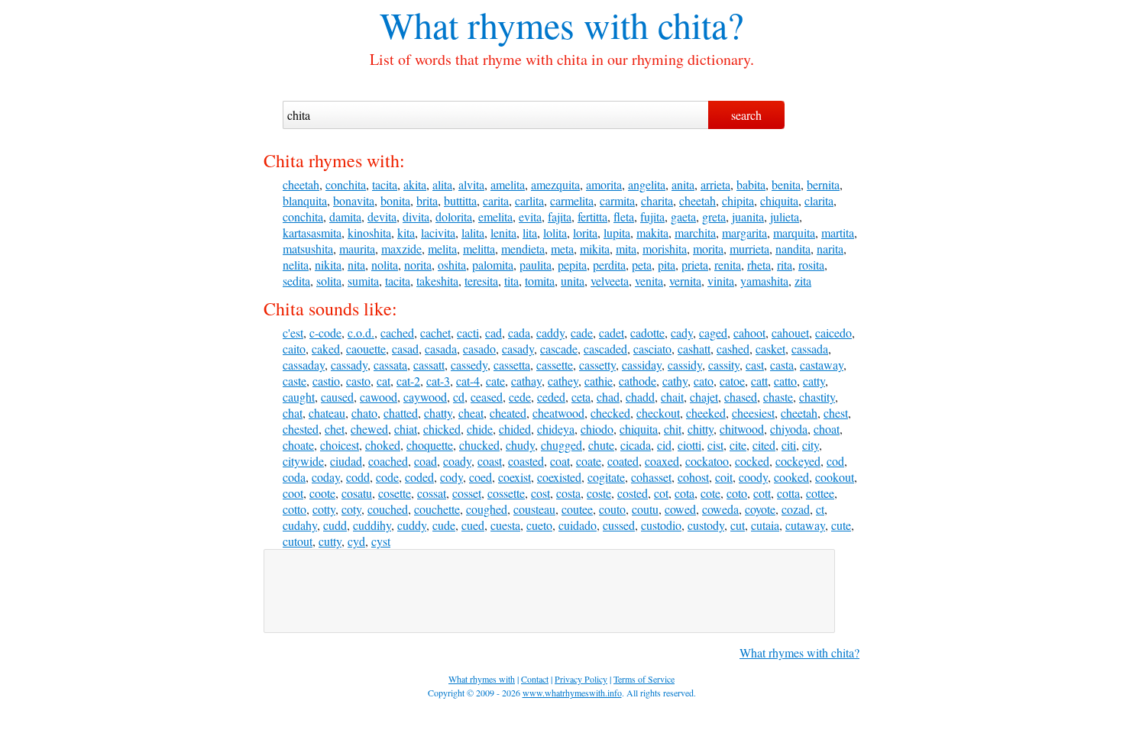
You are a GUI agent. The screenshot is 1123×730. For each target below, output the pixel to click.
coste (599, 493)
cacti (468, 333)
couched (387, 509)
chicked (442, 429)
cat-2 (408, 381)
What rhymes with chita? (799, 652)
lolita (555, 232)
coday (326, 477)
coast (489, 461)
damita (345, 216)
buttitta (460, 200)
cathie (598, 381)
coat (560, 461)
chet (335, 429)
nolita (384, 265)
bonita (395, 200)
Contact (535, 679)
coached (388, 461)
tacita (384, 184)
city (810, 445)
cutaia (765, 525)
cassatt (429, 365)
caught (299, 397)
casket (770, 349)
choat (827, 429)
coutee (577, 509)
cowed (680, 509)
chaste (778, 397)
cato (704, 381)
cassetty (597, 365)
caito (294, 349)
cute (841, 525)
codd (358, 477)
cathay (526, 381)
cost (540, 493)
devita (381, 216)
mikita (595, 249)
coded (419, 477)
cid (664, 445)
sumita (363, 281)
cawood (378, 397)
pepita (572, 265)
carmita (617, 200)
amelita (507, 184)
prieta (694, 265)
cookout (834, 477)
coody (753, 477)
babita (750, 184)
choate (298, 445)
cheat (471, 413)
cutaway (805, 525)
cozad (796, 509)
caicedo (833, 333)
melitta (479, 249)
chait (672, 397)
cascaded (605, 349)
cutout (297, 541)
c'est (293, 333)
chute (601, 445)
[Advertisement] (549, 591)
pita (666, 265)
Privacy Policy (581, 679)
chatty (438, 413)
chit (672, 429)
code (387, 477)
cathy (675, 381)
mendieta (523, 249)
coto (737, 493)
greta (714, 216)
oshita (452, 265)
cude (443, 525)
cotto (294, 509)
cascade (559, 349)
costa (568, 493)
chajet (704, 397)
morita (708, 249)
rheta (759, 265)
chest (836, 413)
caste (294, 381)
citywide (303, 461)
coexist (514, 477)
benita (786, 184)
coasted (526, 461)
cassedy (469, 365)
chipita (738, 200)
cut (737, 525)
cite (738, 445)
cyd (356, 541)
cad (493, 333)
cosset (466, 493)
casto (358, 381)
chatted (401, 413)
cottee (820, 493)
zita (803, 281)
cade (582, 333)
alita (442, 184)
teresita (481, 281)
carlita (529, 200)
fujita (652, 216)
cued (472, 525)
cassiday (642, 365)
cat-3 (438, 381)
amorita (604, 184)
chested (301, 429)
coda (294, 477)
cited (763, 445)
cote (710, 493)
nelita (296, 265)
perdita (609, 265)
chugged (561, 445)
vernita (685, 281)
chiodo (597, 429)
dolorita (453, 216)
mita (626, 249)
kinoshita (369, 232)
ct (820, 509)
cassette (554, 365)
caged (713, 333)
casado (479, 349)
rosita (811, 265)
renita (727, 265)
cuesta (505, 525)
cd (458, 397)
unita (572, 281)
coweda (720, 509)
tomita (540, 281)
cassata (390, 365)
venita (649, 281)
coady (457, 461)
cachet (435, 333)
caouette (366, 349)
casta (782, 365)
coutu (645, 509)
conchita (345, 184)
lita (530, 232)
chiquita (779, 200)
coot (293, 493)
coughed (486, 509)
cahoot (749, 333)
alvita (471, 184)
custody (706, 525)
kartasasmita (312, 232)
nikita (328, 265)
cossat (431, 493)
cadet (611, 333)
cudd (335, 525)
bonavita (353, 200)
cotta (788, 493)
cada (519, 333)
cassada (809, 349)
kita (406, 232)
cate (495, 381)
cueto (539, 525)
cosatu (356, 493)
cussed (619, 525)
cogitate (606, 477)
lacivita (438, 232)
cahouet (790, 333)
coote (322, 493)
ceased (487, 397)
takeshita (437, 281)
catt (759, 381)
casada (441, 349)
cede (520, 397)
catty (814, 381)
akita (414, 184)
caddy (550, 333)
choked (382, 445)
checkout (658, 413)
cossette (506, 493)
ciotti (689, 445)
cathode (637, 381)
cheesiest (753, 413)
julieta (784, 216)
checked (610, 413)
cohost (693, 477)
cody (451, 477)
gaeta (683, 216)
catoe (732, 381)
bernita (823, 184)
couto (612, 509)
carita (496, 200)
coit (724, 477)
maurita (357, 249)
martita (837, 232)
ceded (551, 397)
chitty (701, 429)
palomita (492, 265)
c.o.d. (361, 333)
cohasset (651, 477)
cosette (394, 493)
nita (356, 265)
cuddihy (372, 525)
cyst (380, 541)
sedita (296, 281)
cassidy (685, 365)
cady (682, 333)
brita (427, 200)
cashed (733, 349)
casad (405, 349)
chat (293, 413)
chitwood (742, 429)
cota (684, 493)
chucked (479, 445)
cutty (330, 541)
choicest (339, 445)
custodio (661, 525)
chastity (817, 397)
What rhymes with (514, 24)
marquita (794, 232)
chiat (405, 429)
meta (562, 249)
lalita (472, 232)
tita (511, 281)
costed (632, 493)
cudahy (300, 525)
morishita (664, 249)
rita (784, 265)
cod (835, 461)
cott (762, 493)
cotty (323, 509)
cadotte (647, 333)
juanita (748, 216)
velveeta (610, 281)
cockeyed (797, 461)
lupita (617, 232)
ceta (581, 397)
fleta (623, 216)
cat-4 (468, 381)
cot (661, 493)
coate (588, 461)
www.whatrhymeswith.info (572, 692)
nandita (793, 249)
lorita (585, 232)
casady (518, 349)
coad (425, 461)
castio (326, 381)
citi (789, 445)
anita (683, 184)
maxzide (401, 249)
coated (623, 461)
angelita (646, 184)
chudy (520, 445)
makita (652, 232)
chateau (327, 413)
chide (480, 429)
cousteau (534, 509)
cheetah (301, 184)
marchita (695, 232)
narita (830, 249)
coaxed (662, 461)
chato (364, 413)
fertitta (592, 216)
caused (337, 397)
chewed (369, 429)
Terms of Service (644, 679)
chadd (640, 397)
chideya (555, 429)
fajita (559, 216)
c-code (325, 333)
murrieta (749, 249)
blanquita (305, 200)
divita (416, 216)
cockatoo (707, 461)
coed (480, 477)
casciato (652, 349)
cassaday (304, 365)
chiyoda (788, 429)
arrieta (715, 184)
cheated (508, 413)
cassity (723, 365)
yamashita (764, 281)
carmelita (572, 200)
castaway (821, 365)
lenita (503, 232)
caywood (425, 397)
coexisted (559, 477)
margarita (744, 232)
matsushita (308, 249)
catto (785, 381)
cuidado (577, 525)
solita (328, 281)
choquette (429, 445)
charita (657, 200)
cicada (635, 445)
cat (383, 381)
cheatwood (558, 413)
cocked (752, 461)
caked (326, 349)
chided (515, 429)
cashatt (694, 349)
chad (608, 397)
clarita (818, 200)
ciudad (346, 461)
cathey (563, 381)
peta (642, 265)
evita (530, 216)
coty (351, 509)
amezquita (555, 184)
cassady (349, 365)
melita (442, 249)
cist (715, 445)
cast (755, 365)
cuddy (411, 525)
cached (397, 333)
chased (740, 397)
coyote (760, 509)
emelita (495, 216)
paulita (535, 265)
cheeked (706, 413)
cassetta (512, 365)
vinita (720, 281)
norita (418, 265)
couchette (437, 509)
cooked (791, 477)
